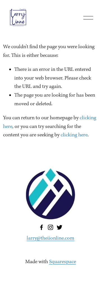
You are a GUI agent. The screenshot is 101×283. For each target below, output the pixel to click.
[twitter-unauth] (59, 227)
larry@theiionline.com (50, 238)
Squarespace (62, 261)
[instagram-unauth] (50, 227)
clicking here (74, 135)
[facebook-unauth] (41, 227)
